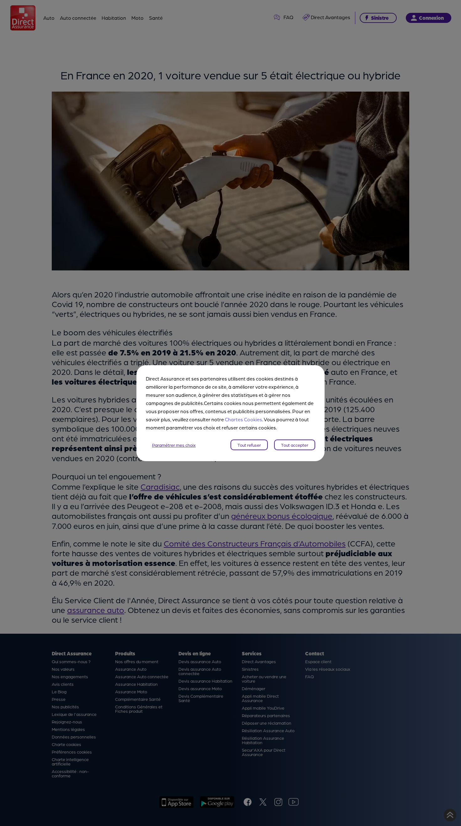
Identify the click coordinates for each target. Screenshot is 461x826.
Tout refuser (249, 444)
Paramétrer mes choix (174, 444)
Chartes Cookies (243, 419)
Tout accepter (294, 444)
